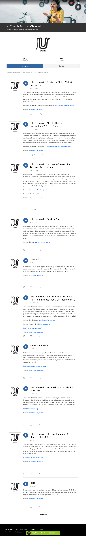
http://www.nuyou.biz (36, 109)
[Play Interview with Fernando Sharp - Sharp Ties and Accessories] (25, 165)
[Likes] (24, 114)
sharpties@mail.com (43, 190)
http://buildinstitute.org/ (30, 409)
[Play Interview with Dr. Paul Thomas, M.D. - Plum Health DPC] (25, 435)
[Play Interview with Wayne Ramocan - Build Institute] (25, 388)
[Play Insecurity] (25, 260)
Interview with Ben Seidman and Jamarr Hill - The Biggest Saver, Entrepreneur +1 (52, 298)
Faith (33, 482)
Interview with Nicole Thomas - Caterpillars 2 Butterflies (47, 124)
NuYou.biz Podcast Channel (24, 26)
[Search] (79, 3)
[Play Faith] (25, 484)
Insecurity (35, 259)
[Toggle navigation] (83, 3)
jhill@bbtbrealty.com (44, 324)
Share (26, 66)
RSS (62, 66)
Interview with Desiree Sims (45, 219)
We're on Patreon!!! (41, 345)
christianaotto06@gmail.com (64, 105)
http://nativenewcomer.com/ (32, 328)
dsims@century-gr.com (43, 242)
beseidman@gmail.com (47, 320)
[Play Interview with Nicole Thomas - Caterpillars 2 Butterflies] (25, 124)
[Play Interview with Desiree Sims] (25, 220)
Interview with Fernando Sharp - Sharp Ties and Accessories (51, 166)
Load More (43, 514)
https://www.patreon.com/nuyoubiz (34, 366)
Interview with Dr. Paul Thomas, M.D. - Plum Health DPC (51, 435)
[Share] (41, 114)
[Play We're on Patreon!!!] (25, 346)
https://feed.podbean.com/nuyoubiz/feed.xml (23, 30)
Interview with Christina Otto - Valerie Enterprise (51, 84)
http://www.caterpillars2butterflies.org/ (58, 146)
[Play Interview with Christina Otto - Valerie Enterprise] (25, 83)
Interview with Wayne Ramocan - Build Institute (51, 389)
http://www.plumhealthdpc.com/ (33, 457)
